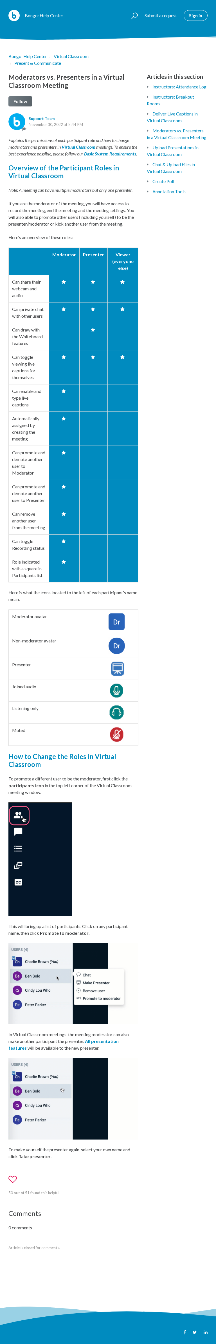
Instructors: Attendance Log (179, 86)
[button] (132, 15)
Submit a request (161, 15)
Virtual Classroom (71, 56)
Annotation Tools (169, 191)
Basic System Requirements (110, 153)
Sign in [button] (195, 15)
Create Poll (163, 181)
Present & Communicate (37, 63)
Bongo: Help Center (27, 56)
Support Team (42, 118)
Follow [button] (20, 101)
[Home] (14, 15)
